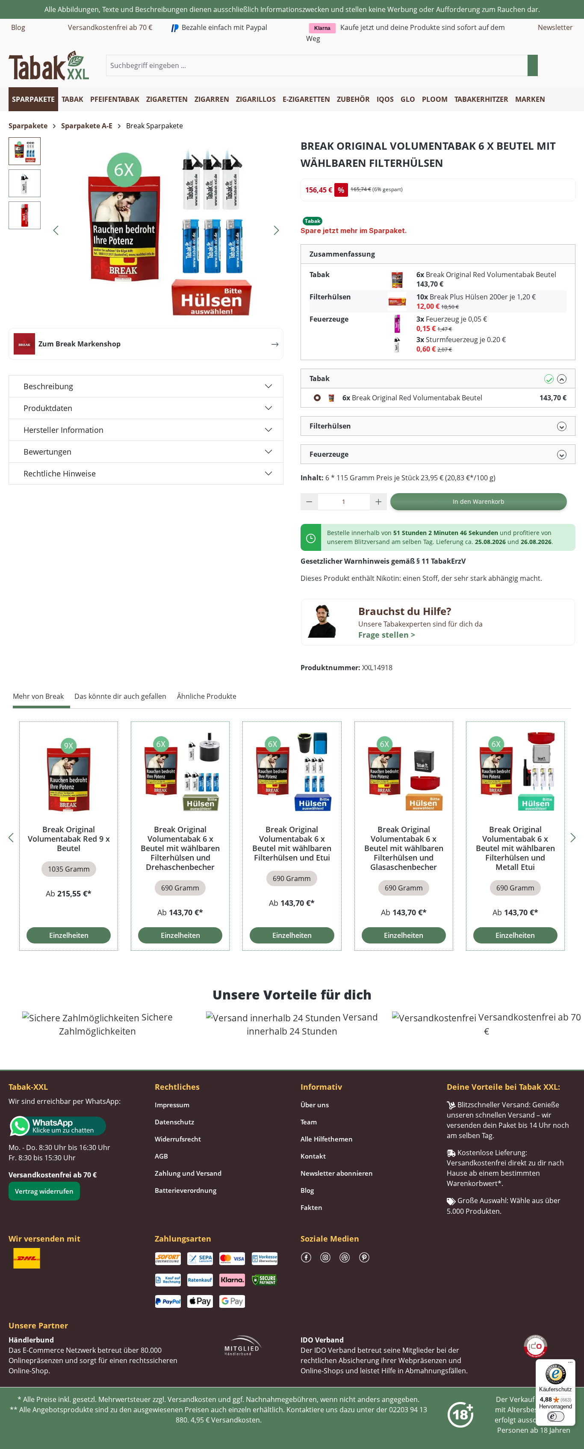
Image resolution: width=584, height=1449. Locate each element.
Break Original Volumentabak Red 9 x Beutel (69, 839)
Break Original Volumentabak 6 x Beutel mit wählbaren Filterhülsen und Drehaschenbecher (180, 848)
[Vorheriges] (55, 229)
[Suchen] (533, 65)
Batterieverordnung (185, 1190)
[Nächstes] (276, 229)
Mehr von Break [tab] (38, 696)
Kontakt (313, 1156)
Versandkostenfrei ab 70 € (110, 27)
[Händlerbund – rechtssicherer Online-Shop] (243, 1344)
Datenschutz (174, 1122)
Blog (18, 27)
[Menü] (570, 1364)
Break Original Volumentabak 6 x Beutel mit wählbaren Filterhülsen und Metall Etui (515, 848)
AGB (161, 1156)
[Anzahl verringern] (309, 501)
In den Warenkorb (478, 501)
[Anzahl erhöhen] (378, 501)
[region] (292, 836)
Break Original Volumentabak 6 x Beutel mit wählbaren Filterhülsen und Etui (291, 843)
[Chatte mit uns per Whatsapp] (73, 1126)
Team (309, 1122)
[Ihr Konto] (560, 66)
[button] (570, 66)
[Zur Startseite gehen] (49, 64)
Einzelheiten (68, 935)
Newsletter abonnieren (337, 1173)
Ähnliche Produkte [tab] (206, 696)
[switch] (555, 1416)
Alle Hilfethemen (327, 1139)
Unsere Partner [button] (38, 1325)
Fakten (311, 1207)
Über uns (315, 1104)
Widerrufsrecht (178, 1139)
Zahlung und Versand (188, 1173)
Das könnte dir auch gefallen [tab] (120, 696)
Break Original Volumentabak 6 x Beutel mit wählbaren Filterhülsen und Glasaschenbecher (403, 848)
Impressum (172, 1104)
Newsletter (555, 27)
